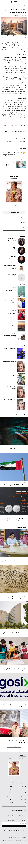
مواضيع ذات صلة (21, 415)
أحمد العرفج (14, 268)
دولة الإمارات (22, 138)
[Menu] (25, 1)
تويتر (5, 125)
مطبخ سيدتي (23, 783)
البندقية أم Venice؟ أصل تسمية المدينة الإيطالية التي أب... (9, 324)
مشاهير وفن (23, 818)
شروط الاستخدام (24, 837)
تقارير (25, 792)
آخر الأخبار (11, 802)
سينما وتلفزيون (14, 310)
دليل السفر (24, 802)
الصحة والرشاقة (10, 815)
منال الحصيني (14, 276)
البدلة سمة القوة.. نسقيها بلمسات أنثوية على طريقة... (9, 349)
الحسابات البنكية (9, 103)
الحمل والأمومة (10, 820)
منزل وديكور (14, 333)
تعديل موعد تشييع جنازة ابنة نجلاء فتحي (10, 387)
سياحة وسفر (24, 483)
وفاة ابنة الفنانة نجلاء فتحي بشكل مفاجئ (9, 362)
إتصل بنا (9, 837)
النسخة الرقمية (14, 205)
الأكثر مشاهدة (21, 346)
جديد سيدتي (22, 285)
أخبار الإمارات (9, 141)
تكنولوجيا (24, 447)
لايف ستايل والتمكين (22, 815)
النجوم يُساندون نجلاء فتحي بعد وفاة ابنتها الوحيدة (10, 400)
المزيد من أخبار (21, 527)
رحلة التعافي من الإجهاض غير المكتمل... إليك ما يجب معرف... (10, 289)
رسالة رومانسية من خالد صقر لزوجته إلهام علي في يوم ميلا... (9, 301)
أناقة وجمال (23, 820)
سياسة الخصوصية (17, 837)
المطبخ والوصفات (10, 818)
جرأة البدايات (23, 228)
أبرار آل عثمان (14, 249)
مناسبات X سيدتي (10, 783)
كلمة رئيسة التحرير (15, 212)
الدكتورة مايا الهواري (12, 258)
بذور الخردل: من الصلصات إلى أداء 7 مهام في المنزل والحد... (10, 336)
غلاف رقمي (11, 799)
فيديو (25, 779)
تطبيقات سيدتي (10, 796)
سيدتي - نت (24, 15)
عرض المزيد (14, 746)
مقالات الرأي (22, 236)
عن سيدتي (11, 786)
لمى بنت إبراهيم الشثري (12, 240)
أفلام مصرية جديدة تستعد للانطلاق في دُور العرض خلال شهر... (10, 312)
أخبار (20, 135)
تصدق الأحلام (23, 222)
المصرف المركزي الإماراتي (20, 141)
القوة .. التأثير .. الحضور (22, 217)
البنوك (16, 138)
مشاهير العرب (14, 299)
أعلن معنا (12, 837)
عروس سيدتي (23, 796)
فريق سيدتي (11, 792)
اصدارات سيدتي (23, 799)
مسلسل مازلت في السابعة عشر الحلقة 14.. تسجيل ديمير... (10, 374)
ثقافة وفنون (14, 322)
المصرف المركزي (14, 67)
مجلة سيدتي (10, 779)
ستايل (25, 789)
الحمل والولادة (14, 287)
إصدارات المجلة (14, 176)
